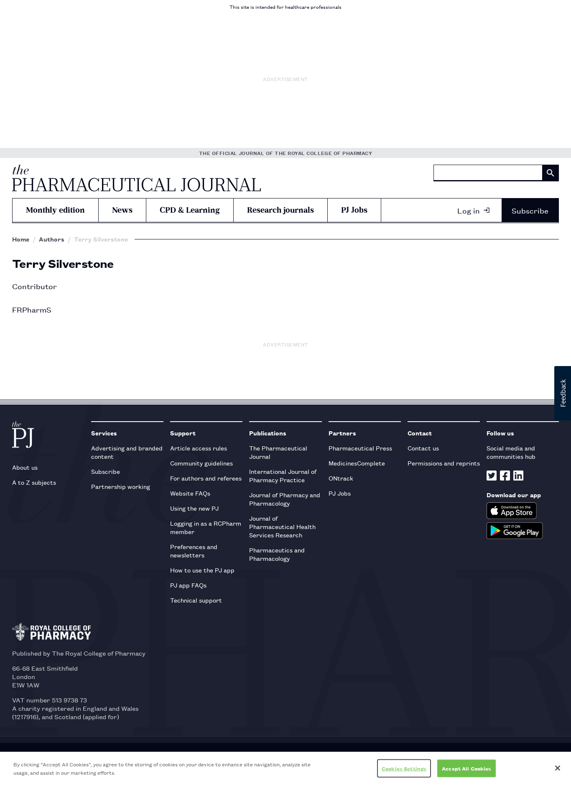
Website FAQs (190, 492)
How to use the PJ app (202, 569)
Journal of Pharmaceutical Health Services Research (282, 526)
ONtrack (341, 477)
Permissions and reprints (444, 462)
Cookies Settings (404, 768)
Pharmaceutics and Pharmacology (277, 553)
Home (20, 239)
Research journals (280, 210)
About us (25, 467)
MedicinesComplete (357, 462)
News (122, 210)
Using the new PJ (194, 508)
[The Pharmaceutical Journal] (136, 178)
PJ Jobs (354, 210)
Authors (51, 239)
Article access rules (198, 447)
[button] (562, 393)
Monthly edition (55, 210)
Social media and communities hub (511, 451)
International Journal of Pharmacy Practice (282, 475)
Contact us (423, 447)
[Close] (557, 768)
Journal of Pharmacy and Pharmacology (284, 498)
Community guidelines (201, 462)
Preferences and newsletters (193, 550)
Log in (468, 210)
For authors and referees (206, 477)
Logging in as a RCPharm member (205, 527)
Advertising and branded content (127, 451)
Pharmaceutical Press (360, 447)
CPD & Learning (190, 210)
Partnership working (120, 486)
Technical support (196, 599)
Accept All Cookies (466, 768)
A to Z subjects (34, 482)
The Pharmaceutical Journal (278, 451)
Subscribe (530, 210)
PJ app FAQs (188, 584)
